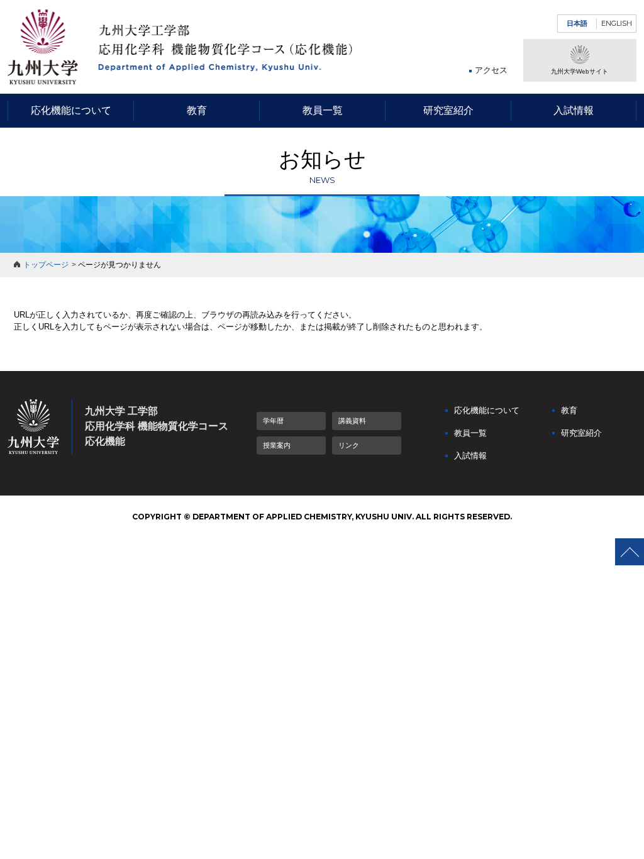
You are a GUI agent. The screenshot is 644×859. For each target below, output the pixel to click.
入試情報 (573, 110)
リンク (348, 445)
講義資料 (352, 420)
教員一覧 (323, 110)
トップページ (46, 264)
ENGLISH (616, 23)
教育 (197, 110)
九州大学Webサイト (579, 71)
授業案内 (277, 445)
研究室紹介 (448, 110)
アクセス (491, 70)
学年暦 (273, 420)
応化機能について (71, 110)
